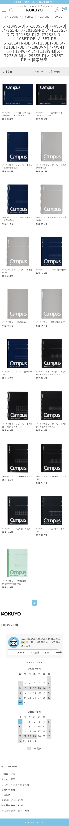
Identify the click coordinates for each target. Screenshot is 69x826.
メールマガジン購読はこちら (33, 652)
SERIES (29, 17)
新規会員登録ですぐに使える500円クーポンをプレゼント (34, 1)
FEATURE (44, 17)
